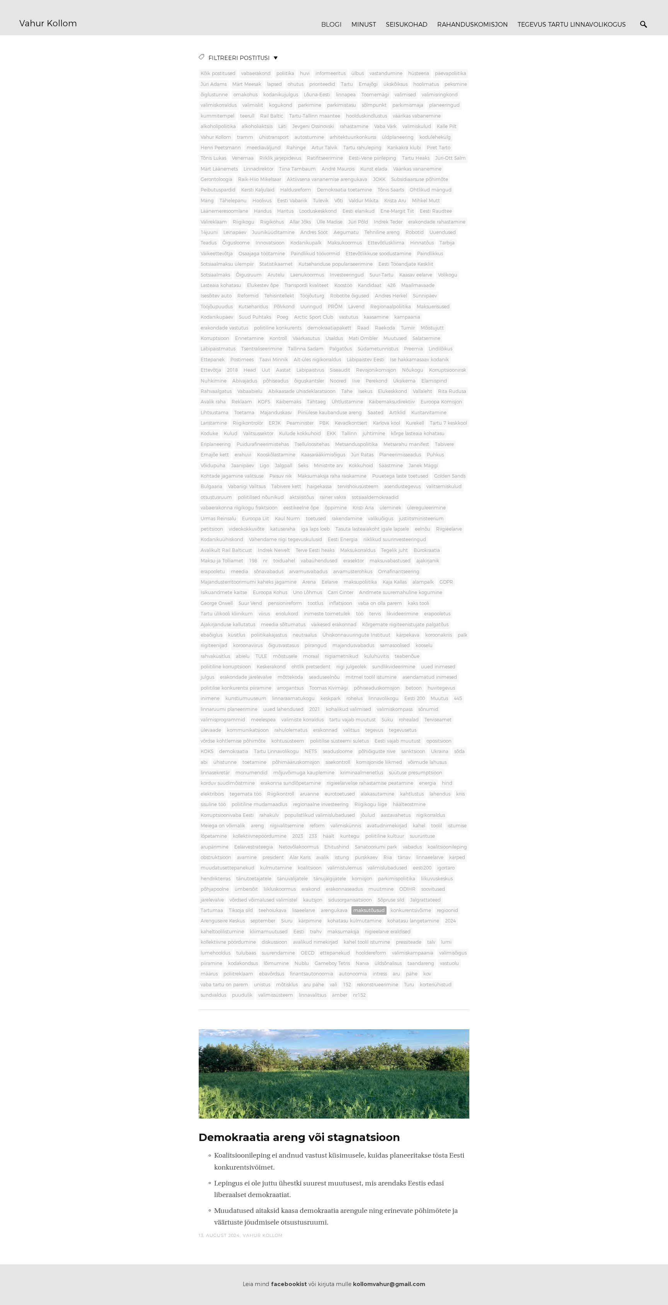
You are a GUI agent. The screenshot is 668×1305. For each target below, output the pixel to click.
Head (250, 370)
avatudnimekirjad (387, 825)
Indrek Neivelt (274, 550)
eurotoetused (340, 794)
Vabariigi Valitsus (247, 486)
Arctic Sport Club (313, 317)
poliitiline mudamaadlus (259, 804)
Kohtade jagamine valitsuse (232, 476)
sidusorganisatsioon (350, 900)
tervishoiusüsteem (357, 486)
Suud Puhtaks (255, 317)
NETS (311, 751)
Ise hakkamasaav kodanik (419, 359)
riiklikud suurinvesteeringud (394, 539)
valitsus (351, 730)
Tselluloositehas (312, 444)
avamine (247, 857)
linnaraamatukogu (293, 698)
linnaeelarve (429, 857)
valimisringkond (440, 94)
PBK (324, 423)
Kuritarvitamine (428, 412)
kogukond (280, 105)
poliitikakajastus (269, 635)
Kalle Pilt (447, 126)
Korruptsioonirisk (447, 370)
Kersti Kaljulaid (257, 190)
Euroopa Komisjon (441, 402)
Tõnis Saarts (391, 190)
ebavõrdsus (271, 974)
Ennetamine (249, 338)
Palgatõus (340, 349)
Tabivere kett (286, 486)
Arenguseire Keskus (223, 921)
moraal (311, 656)
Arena (309, 582)
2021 (314, 709)
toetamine (254, 762)
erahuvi (243, 455)
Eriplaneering (216, 444)
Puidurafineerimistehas (263, 444)
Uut (266, 370)
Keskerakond (271, 666)
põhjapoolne (215, 889)
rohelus (354, 698)
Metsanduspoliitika (356, 444)
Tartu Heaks (415, 158)
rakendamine (347, 518)
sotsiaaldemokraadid (375, 497)
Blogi (331, 24)
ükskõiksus (395, 84)
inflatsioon (340, 603)
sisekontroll (337, 762)
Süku (387, 719)
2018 (232, 370)
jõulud (368, 815)
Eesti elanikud (359, 211)
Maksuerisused (433, 306)
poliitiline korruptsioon (226, 666)
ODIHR (407, 889)
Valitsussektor (258, 433)
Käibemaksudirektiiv (392, 402)
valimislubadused (387, 868)
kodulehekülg (435, 137)
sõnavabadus (268, 571)
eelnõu (422, 529)
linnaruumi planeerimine (229, 709)
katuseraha (282, 529)
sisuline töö (213, 804)
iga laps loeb (315, 529)
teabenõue (407, 656)
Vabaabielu (249, 391)
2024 (450, 921)
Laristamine (214, 423)
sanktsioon (413, 751)
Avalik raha (213, 402)
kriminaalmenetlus (361, 772)
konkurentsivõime (410, 910)
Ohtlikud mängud (431, 190)
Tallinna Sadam (306, 349)
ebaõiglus (211, 635)
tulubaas (246, 953)
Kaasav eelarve (415, 275)
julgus (207, 677)
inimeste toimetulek (327, 614)
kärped (457, 857)
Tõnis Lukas (213, 158)
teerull (247, 116)
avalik (322, 857)
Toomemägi (375, 94)
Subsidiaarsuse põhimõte (419, 179)
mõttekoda (290, 677)
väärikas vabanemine (417, 116)
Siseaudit (340, 370)
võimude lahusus (427, 762)
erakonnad (325, 730)
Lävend (356, 306)
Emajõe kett (215, 455)
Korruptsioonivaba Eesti (227, 815)
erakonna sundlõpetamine (291, 783)
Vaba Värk (385, 126)
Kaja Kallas (395, 582)
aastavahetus (396, 815)
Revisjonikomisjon (376, 370)
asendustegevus (402, 486)
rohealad (409, 719)
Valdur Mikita (363, 200)
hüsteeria (418, 73)
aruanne (309, 794)
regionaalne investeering (321, 804)
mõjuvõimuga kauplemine (303, 772)
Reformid (248, 296)
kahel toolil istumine (367, 942)
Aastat (283, 370)
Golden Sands (449, 476)
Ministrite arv (328, 465)
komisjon (362, 878)
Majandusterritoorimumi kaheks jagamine (249, 582)
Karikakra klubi (404, 147)
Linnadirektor (258, 169)
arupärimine (214, 847)
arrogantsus (290, 688)
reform (317, 825)
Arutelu (276, 275)
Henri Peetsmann (221, 147)
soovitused (433, 889)
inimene (210, 698)
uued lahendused (283, 709)
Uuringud (311, 306)
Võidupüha (213, 465)
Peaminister (300, 423)
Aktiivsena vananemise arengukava (327, 179)
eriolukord (287, 614)
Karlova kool (386, 423)
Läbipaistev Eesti (365, 359)
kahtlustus (412, 794)
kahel (419, 825)
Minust (363, 25)
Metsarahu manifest (406, 444)
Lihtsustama (214, 412)
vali (333, 984)
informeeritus (330, 73)
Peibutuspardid (218, 190)
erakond (311, 889)
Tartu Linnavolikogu (276, 751)
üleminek (390, 508)
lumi (446, 942)
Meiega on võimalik (223, 825)
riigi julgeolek (351, 666)
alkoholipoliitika (218, 126)
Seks (303, 465)
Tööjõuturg (312, 296)
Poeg (282, 317)
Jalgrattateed (425, 900)
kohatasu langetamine (413, 921)
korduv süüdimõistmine (228, 783)
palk (462, 635)
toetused (316, 518)
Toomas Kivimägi (328, 688)
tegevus (374, 730)
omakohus (245, 94)
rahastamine (354, 126)
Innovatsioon (270, 243)
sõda (459, 751)
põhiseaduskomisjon (377, 688)
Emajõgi (368, 84)
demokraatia (233, 751)
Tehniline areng (382, 232)
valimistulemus (344, 868)
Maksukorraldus (357, 550)
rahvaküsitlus (215, 656)
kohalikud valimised (348, 709)
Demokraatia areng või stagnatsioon (299, 1137)
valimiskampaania (412, 953)
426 (391, 285)
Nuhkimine (214, 381)
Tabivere (444, 444)
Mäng (207, 200)
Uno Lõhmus (307, 592)
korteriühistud (436, 984)
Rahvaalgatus (216, 391)
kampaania (407, 317)
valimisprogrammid (223, 719)
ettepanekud (335, 953)
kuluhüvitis (376, 656)
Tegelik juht (394, 550)
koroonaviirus (247, 645)
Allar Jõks (300, 222)
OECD (307, 953)
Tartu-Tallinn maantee (314, 116)
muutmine (381, 889)
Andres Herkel (391, 296)
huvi (305, 73)
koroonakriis (438, 635)
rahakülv (269, 815)
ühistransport (274, 137)
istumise (457, 825)
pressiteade (408, 942)
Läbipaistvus (310, 370)
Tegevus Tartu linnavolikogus (572, 25)
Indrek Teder (388, 222)
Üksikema (404, 381)
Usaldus (334, 338)
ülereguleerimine (426, 508)
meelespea (263, 719)
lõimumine (276, 963)
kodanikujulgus (280, 94)
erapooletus (437, 614)
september (262, 921)
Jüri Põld (358, 222)
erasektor (353, 561)
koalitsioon (310, 868)
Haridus (262, 211)
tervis (375, 614)
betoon (414, 688)
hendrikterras (215, 878)
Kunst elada (373, 169)
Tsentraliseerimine (261, 349)
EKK (331, 433)
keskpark (330, 698)
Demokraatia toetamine (344, 190)
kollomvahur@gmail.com (389, 1284)
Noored (338, 381)
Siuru (287, 921)
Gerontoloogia (216, 179)
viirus (264, 614)
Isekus (365, 391)
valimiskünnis (346, 825)
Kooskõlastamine (276, 455)
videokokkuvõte (246, 529)
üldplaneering (398, 137)
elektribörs (212, 794)
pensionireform (285, 603)
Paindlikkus (430, 253)
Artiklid (397, 412)
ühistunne (225, 762)
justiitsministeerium (421, 518)
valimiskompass (394, 709)
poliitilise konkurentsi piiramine (236, 688)
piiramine (211, 963)
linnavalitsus (312, 995)
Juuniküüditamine (273, 232)
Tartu (347, 84)
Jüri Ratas (362, 455)
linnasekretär (215, 772)
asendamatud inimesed (429, 677)
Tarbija (447, 243)
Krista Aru (395, 200)
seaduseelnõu (324, 677)
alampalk (423, 582)
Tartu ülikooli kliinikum (227, 614)
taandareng (420, 963)
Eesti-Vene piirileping (372, 158)
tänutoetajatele (253, 878)
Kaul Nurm (287, 518)
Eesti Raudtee (436, 211)
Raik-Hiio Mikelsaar (259, 179)
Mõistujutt (432, 328)
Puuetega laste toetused (400, 476)
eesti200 (422, 868)
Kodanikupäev (217, 317)
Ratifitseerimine (325, 158)
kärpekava (407, 635)
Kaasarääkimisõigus (323, 455)
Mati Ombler (363, 338)
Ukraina (439, 751)
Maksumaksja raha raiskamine (332, 476)
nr (265, 561)
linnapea (346, 94)
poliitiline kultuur (384, 836)
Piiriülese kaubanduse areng (330, 412)
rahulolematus (290, 730)
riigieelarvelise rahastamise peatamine (370, 783)
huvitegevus (441, 688)
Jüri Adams (214, 84)
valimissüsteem (275, 995)
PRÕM (335, 306)
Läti (282, 126)
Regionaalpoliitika (390, 306)
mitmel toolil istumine (371, 677)
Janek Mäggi (423, 465)
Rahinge (296, 147)
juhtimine (374, 433)
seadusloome (338, 751)
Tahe (347, 391)
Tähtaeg (316, 402)
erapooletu (213, 571)
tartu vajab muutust (352, 719)
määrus (209, 974)
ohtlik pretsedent (311, 666)
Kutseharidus (253, 306)
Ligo (264, 465)
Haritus (285, 211)
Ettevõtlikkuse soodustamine (378, 253)
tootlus (315, 603)
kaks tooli (418, 603)
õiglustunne (214, 94)
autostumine (309, 137)
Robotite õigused (349, 296)
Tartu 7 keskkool (448, 423)
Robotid (415, 232)
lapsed (274, 84)
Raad (363, 328)
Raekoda (385, 328)
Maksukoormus (344, 243)
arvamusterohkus (352, 571)
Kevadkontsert (351, 423)
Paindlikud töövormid (315, 253)
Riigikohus (272, 222)
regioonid (447, 910)
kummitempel (217, 116)
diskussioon (274, 942)
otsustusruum (216, 497)
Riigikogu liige (370, 804)
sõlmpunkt (374, 105)
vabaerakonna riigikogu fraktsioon (239, 508)
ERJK (275, 423)
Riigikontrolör (248, 423)
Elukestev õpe (263, 285)
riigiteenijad (214, 645)
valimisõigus (453, 953)
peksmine (456, 84)
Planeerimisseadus (400, 455)
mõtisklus (287, 984)
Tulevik (321, 200)
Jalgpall (283, 465)
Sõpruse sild (391, 900)
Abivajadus (244, 381)
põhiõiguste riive (376, 751)
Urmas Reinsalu (218, 518)
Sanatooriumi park (376, 847)
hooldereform (371, 953)
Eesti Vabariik (292, 200)
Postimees (242, 359)
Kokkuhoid (361, 465)
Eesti (298, 931)
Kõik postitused (218, 73)
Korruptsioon (215, 338)
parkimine (309, 105)
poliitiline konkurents (278, 328)
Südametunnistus (378, 349)
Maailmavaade (418, 285)
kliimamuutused (269, 931)
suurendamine (278, 953)
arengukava (334, 910)
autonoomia (353, 974)
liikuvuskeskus (437, 878)
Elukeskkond (392, 391)
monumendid (251, 772)
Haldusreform (295, 190)
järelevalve (212, 900)
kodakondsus (243, 963)
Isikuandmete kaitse (224, 592)
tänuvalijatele (292, 878)
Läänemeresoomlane (224, 211)
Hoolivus (261, 200)
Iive (356, 381)
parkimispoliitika (396, 878)
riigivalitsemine (287, 825)
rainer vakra (333, 497)
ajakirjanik (427, 561)
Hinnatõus (422, 243)
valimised (405, 94)
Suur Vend (250, 603)
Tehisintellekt (279, 296)
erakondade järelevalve (246, 677)
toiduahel (284, 561)
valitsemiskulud (444, 486)
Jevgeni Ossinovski (313, 126)
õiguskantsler (309, 381)
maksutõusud (369, 910)
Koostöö (343, 285)
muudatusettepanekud (227, 868)
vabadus (412, 847)
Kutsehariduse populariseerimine (335, 264)
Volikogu (447, 275)
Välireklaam (214, 222)
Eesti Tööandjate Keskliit (405, 264)
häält (328, 836)
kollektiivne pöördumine (228, 942)
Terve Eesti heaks (315, 550)
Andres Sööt (314, 232)
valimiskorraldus (219, 105)
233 (313, 836)
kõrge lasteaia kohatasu (418, 433)
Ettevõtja (211, 370)
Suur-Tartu (382, 275)
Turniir (408, 328)
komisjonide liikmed (379, 762)
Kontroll (278, 338)
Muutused (395, 338)
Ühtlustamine (347, 402)
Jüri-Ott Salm (450, 158)
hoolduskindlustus (366, 116)
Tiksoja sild (241, 910)
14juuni (209, 232)
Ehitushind (336, 847)
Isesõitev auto (216, 296)
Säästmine (391, 465)
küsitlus (236, 635)
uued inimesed (438, 666)
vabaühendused (319, 561)
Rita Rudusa (452, 391)
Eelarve (330, 582)
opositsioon (439, 741)
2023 (297, 836)
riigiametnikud (341, 656)
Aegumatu (346, 232)
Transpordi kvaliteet (307, 285)
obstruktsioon (216, 857)
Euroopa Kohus (270, 592)
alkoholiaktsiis (257, 126)
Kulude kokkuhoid (300, 433)
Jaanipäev (242, 465)
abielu (243, 656)
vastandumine (386, 73)
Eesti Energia (343, 539)
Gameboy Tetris (332, 963)
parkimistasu (341, 105)
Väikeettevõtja (217, 253)
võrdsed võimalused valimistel (263, 900)
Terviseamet (438, 719)
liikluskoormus (280, 889)
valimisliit (252, 105)
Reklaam (242, 402)
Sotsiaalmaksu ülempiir (227, 264)
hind (447, 783)
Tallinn (349, 433)
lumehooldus (215, 953)
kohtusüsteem (287, 741)
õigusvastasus (283, 645)
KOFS (264, 402)
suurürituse (422, 836)
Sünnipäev (425, 296)
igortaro (446, 868)
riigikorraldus (430, 815)
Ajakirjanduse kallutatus (228, 624)
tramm (245, 137)
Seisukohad (407, 25)
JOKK (379, 179)
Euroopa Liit (255, 518)
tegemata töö (245, 794)
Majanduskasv (276, 412)
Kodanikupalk (306, 243)
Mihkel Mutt (426, 200)
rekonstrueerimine (377, 984)
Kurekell (415, 423)
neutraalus (305, 635)
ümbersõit (246, 889)
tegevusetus (402, 730)
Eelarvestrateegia (253, 847)
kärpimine (310, 921)
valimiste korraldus (302, 719)
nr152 (359, 995)
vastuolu (449, 963)
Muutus (439, 698)
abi (204, 762)
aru (396, 974)
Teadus (208, 243)
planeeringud (444, 105)
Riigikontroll (280, 794)
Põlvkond (284, 306)
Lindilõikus (440, 349)
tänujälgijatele (330, 878)
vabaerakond (256, 73)
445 (458, 698)
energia (427, 783)
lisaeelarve (303, 910)
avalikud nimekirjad (315, 942)
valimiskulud (416, 126)
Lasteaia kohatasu (221, 285)
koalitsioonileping (447, 847)
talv (431, 942)
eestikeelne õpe (301, 508)
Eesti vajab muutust (398, 741)
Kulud (230, 433)
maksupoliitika (360, 582)
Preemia (413, 349)
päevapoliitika (450, 73)
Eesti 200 (414, 698)
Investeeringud (347, 275)
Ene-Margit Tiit (397, 211)
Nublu (302, 963)
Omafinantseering (398, 571)
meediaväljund (264, 147)
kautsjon (312, 900)
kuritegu (350, 836)
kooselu (424, 645)
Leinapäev (234, 232)
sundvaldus (213, 995)
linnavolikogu (383, 698)
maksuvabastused (390, 561)
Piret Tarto (438, 147)
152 (347, 984)
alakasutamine (377, 794)
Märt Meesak (246, 84)
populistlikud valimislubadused (320, 815)
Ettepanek (213, 359)
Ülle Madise (330, 222)
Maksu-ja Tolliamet (222, 561)
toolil (436, 825)
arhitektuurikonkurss (353, 137)
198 (253, 561)
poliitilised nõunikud (261, 497)
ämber (339, 995)
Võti (338, 200)
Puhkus (435, 455)
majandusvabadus (353, 645)
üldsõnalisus (388, 963)
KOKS (207, 751)
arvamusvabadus (308, 571)
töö (359, 614)
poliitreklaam (238, 974)
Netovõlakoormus (299, 847)
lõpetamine (214, 836)
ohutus (295, 84)
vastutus (348, 317)
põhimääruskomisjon (296, 762)
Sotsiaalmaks (215, 275)
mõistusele (285, 656)
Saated (375, 412)
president (273, 857)
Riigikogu (243, 222)
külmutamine (276, 868)
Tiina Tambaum (297, 169)
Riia (387, 857)
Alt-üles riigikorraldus (317, 359)
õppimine (336, 508)
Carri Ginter (340, 592)
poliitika (285, 73)
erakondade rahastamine (436, 222)
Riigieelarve (449, 529)
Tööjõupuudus (217, 306)
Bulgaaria (211, 486)
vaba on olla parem (380, 603)
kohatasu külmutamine (354, 921)
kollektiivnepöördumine (259, 836)
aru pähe (313, 984)
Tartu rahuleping (362, 147)
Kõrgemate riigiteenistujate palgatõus (405, 624)
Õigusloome (236, 243)
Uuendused (442, 232)
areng (257, 825)
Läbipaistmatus (218, 349)
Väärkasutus (306, 338)
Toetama (244, 412)
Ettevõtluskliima (386, 243)
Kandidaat (370, 285)
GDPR (446, 582)
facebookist (289, 1284)
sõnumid (428, 709)
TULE (261, 656)
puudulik (242, 995)
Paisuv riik (280, 476)
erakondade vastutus (224, 328)
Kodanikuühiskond (222, 539)
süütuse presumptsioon (415, 772)
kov (427, 974)
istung (342, 857)
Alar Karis (300, 857)
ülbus (357, 73)
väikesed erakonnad (333, 624)
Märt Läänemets (219, 169)
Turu (409, 984)
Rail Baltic (271, 116)
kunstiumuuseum (245, 698)
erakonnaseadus (344, 889)
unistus (262, 984)
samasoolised (395, 645)
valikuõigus (380, 518)
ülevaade (211, 730)
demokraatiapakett (329, 328)
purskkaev (366, 857)
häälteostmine (409, 804)
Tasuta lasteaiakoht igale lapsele (372, 529)
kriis (460, 794)
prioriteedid (322, 84)
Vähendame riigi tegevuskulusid (285, 539)
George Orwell (217, 603)
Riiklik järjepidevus (280, 158)
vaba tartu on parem (224, 984)
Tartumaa (212, 910)
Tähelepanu (233, 200)
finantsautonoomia (311, 974)
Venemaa (243, 158)
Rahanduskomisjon (472, 25)
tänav (404, 857)
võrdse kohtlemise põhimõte (233, 741)
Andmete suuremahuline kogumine (400, 592)
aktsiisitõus (302, 497)
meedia (239, 571)
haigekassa (319, 486)
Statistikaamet (276, 264)
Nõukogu (412, 370)
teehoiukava (272, 910)
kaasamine (376, 317)
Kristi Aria (363, 508)
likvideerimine (402, 614)
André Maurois (338, 169)
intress (380, 974)
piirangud (316, 645)
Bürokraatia (427, 550)
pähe (412, 974)
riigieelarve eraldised (388, 931)
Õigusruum (249, 275)
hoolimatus (426, 84)
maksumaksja (343, 931)
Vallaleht (422, 391)
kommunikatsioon (248, 730)
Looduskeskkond (318, 211)
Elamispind (434, 381)
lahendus (439, 794)
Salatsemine (426, 338)
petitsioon (212, 529)
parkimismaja (407, 105)
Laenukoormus (307, 275)
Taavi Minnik (273, 359)
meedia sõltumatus (283, 624)
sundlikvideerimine (393, 666)
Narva (362, 963)
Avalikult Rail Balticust (226, 550)
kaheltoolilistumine (222, 931)
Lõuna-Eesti (317, 94)
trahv (316, 931)
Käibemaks (288, 402)
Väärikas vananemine (417, 169)
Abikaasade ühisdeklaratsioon (302, 391)
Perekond (376, 381)
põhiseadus (275, 381)
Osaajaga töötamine (262, 253)
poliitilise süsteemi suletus (339, 741)
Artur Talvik (324, 147)
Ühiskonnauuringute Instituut (356, 635)
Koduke (209, 433)
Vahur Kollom (48, 23)
